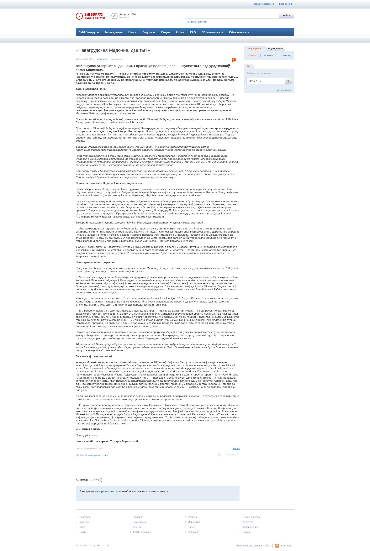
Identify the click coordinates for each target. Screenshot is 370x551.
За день (252, 55)
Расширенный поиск (197, 22)
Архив (180, 32)
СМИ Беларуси (89, 32)
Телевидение (114, 32)
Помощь (193, 517)
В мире (137, 527)
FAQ (193, 32)
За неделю (269, 55)
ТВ (248, 66)
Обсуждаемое (275, 48)
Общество (194, 522)
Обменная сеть (239, 32)
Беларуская (116, 59)
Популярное (254, 48)
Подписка (149, 32)
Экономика (139, 522)
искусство (103, 455)
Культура (102, 59)
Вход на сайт (285, 4)
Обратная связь (212, 32)
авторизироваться (108, 491)
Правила (138, 517)
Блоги (132, 32)
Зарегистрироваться (264, 4)
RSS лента (286, 545)
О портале (84, 517)
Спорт (82, 527)
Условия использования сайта (253, 545)
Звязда (236, 448)
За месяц (285, 55)
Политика (83, 522)
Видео (165, 32)
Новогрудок (91, 455)
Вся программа (284, 90)
